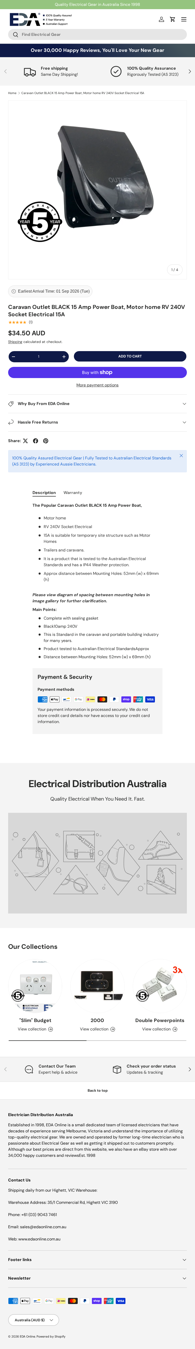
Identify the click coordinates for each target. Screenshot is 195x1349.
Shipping (15, 341)
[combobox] (97, 34)
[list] (97, 190)
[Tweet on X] (25, 441)
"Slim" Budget (35, 1020)
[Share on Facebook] (35, 441)
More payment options (97, 385)
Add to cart (130, 356)
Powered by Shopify (51, 1337)
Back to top (98, 1090)
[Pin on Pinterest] (46, 441)
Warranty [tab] (72, 492)
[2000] (97, 986)
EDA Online (27, 1337)
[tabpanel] (97, 581)
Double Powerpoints (159, 1020)
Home (12, 93)
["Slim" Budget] (35, 986)
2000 (97, 1020)
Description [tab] (44, 492)
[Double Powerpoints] (160, 986)
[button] (172, 19)
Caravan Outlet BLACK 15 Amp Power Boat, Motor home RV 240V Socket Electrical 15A (82, 93)
